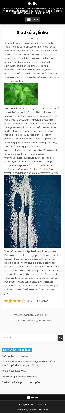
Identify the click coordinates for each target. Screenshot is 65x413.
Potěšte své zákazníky (14, 371)
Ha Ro (32, 3)
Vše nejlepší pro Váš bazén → (32, 315)
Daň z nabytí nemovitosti (15, 356)
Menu (35, 19)
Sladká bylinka (32, 32)
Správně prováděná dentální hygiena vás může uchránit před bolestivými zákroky (28, 363)
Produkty (33, 38)
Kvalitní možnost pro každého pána (21, 382)
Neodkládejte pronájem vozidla (19, 376)
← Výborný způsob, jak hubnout (32, 320)
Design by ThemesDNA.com (32, 409)
